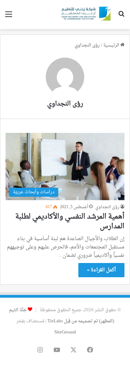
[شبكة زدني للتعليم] (85, 14)
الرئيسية (111, 45)
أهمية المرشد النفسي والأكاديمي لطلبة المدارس (69, 221)
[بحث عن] (121, 17)
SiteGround (65, 332)
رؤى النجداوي (65, 104)
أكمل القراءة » (101, 270)
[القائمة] (8, 17)
